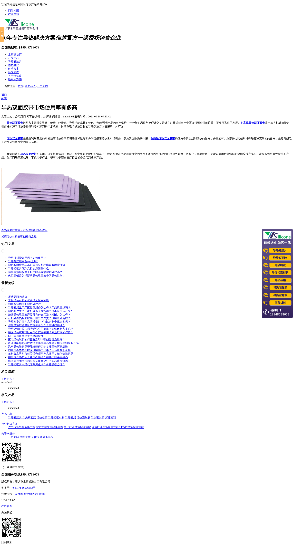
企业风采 (48, 437)
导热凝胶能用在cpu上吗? (23, 261)
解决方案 (13, 68)
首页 (20, 86)
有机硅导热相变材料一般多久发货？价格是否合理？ (39, 318)
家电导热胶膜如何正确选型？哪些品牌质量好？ (36, 339)
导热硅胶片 (15, 61)
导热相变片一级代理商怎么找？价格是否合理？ (36, 364)
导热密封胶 (97, 417)
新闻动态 (13, 72)
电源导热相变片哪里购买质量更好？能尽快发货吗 (38, 360)
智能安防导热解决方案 (49, 427)
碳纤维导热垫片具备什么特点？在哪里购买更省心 (38, 357)
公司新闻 (42, 86)
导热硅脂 (70, 417)
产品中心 (13, 58)
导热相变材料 (56, 417)
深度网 (19, 494)
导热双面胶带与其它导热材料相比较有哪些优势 (36, 265)
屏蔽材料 (110, 417)
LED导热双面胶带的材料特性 (25, 336)
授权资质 (25, 437)
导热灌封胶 (83, 417)
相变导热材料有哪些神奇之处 (19, 236)
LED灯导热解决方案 (131, 427)
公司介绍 (13, 437)
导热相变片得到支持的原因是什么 (28, 268)
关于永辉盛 (15, 75)
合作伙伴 (36, 437)
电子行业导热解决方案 (77, 427)
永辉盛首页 (15, 54)
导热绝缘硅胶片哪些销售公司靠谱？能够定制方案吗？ (40, 328)
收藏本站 (13, 14)
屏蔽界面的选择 (17, 296)
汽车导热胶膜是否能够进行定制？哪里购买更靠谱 (38, 346)
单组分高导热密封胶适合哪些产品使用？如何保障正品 (40, 353)
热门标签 (40, 494)
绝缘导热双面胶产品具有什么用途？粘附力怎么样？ (39, 314)
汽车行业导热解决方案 (21, 427)
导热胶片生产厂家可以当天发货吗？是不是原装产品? (40, 311)
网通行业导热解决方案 (105, 427)
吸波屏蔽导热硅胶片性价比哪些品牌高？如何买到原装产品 (43, 343)
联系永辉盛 (15, 79)
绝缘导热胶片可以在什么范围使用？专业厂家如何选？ (40, 332)
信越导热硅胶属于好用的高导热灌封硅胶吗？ (35, 272)
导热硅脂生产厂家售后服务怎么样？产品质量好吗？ (39, 307)
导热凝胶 (13, 65)
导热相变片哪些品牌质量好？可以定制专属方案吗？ (39, 321)
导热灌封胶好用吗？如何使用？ (27, 257)
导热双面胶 (29, 417)
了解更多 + (7, 378)
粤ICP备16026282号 (23, 487)
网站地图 (13, 10)
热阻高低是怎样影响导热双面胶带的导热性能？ (36, 275)
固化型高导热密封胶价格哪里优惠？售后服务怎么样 (39, 350)
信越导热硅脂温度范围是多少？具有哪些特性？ (36, 325)
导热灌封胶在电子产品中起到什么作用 (24, 230)
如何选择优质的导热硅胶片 (24, 303)
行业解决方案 (9, 423)
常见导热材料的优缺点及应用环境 (28, 300)
